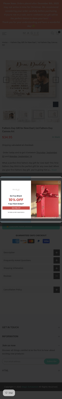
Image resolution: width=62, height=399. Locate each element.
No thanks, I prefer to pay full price (16, 212)
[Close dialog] (59, 182)
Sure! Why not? (16, 208)
